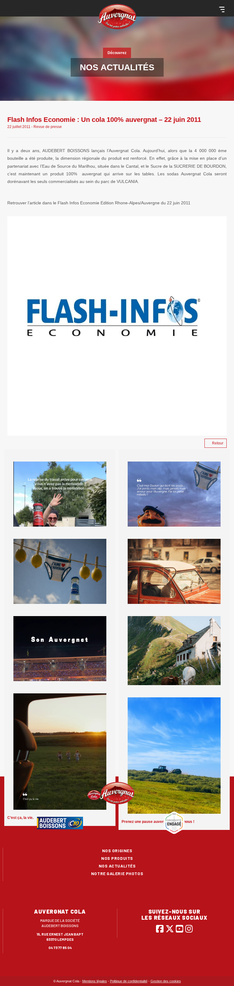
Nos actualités (117, 865)
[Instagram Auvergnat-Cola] (189, 928)
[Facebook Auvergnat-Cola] (160, 928)
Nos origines (117, 850)
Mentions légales (94, 981)
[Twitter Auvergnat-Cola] (169, 928)
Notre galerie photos (117, 873)
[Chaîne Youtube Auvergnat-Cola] (179, 928)
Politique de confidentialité (128, 981)
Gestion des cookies (166, 981)
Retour (217, 443)
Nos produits (117, 858)
